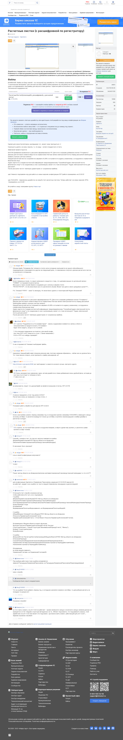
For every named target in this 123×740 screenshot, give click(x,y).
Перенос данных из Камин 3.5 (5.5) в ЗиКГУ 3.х (17, 243)
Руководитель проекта (74, 647)
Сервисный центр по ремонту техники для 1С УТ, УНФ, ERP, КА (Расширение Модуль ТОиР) (61, 218)
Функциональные (17, 666)
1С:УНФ (68, 669)
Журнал (14, 639)
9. (14, 321)
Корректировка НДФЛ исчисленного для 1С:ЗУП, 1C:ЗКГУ (39, 243)
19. (14, 490)
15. (14, 452)
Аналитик (69, 644)
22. (14, 578)
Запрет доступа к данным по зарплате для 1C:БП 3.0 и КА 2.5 (18, 216)
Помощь (93, 668)
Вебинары (42, 685)
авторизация (47, 624)
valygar (18, 265)
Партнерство (43, 682)
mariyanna (20, 598)
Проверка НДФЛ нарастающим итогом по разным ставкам (61, 243)
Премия (14, 656)
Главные (14, 644)
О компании (95, 658)
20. (14, 558)
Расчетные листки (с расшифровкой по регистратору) (46, 31)
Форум (96, 649)
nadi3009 (19, 470)
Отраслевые (42, 698)
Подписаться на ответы (16, 261)
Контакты (93, 674)
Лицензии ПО (43, 695)
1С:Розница (70, 674)
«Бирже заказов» (102, 71)
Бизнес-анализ (43, 642)
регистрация (38, 624)
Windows (98, 150)
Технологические (44, 703)
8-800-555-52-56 (97, 694)
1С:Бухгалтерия (71, 660)
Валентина (20, 490)
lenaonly (18, 342)
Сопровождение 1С (46, 665)
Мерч (95, 652)
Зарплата (99, 123)
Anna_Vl (19, 436)
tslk (17, 412)
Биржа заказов (99, 645)
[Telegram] (91, 728)
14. (14, 436)
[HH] (100, 728)
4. (13, 342)
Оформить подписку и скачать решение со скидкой (50, 110)
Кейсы (40, 679)
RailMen (18, 278)
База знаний (16, 660)
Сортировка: (49, 261)
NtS (17, 383)
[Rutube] (113, 728)
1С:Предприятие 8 (101, 138)
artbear (19, 321)
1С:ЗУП (68, 677)
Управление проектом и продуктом (47, 648)
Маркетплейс (71, 658)
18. (14, 479)
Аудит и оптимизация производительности (19, 705)
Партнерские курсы (73, 653)
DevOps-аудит (16, 696)
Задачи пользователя (19, 671)
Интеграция (15, 683)
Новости (14, 642)
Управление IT (43, 655)
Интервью (15, 650)
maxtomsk (19, 479)
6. (13, 361)
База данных (15, 677)
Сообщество (15, 685)
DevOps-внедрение (18, 698)
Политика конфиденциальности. (43, 721)
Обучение (70, 639)
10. (14, 370)
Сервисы (41, 674)
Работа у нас (94, 671)
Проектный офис (73, 696)
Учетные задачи (17, 669)
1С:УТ (68, 671)
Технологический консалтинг (21, 701)
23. (14, 587)
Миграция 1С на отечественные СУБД (19, 710)
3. (13, 297)
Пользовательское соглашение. (20, 721)
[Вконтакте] (96, 728)
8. (13, 392)
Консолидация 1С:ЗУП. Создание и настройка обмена (39, 216)
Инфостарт (37, 186)
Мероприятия (99, 639)
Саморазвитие (43, 661)
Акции (40, 668)
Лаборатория (17, 690)
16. (14, 461)
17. (13, 470)
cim (17, 392)
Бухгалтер (99, 128)
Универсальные (71, 683)
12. (14, 412)
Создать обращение (99, 701)
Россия (98, 155)
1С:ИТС (41, 671)
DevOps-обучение (17, 693)
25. (14, 607)
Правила (93, 666)
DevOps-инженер (72, 650)
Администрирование (18, 680)
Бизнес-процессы (44, 644)
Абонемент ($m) (101, 175)
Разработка (15, 674)
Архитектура (43, 658)
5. (13, 351)
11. (13, 403)
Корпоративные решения (49, 689)
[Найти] (113, 633)
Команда (41, 652)
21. (14, 569)
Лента (13, 647)
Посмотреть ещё (50, 254)
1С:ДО (68, 680)
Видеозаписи (98, 642)
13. (14, 425)
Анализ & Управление (47, 639)
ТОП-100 (14, 653)
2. (13, 278)
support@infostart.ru (98, 696)
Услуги (40, 676)
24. (14, 598)
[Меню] (9, 3)
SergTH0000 (20, 569)
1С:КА (68, 666)
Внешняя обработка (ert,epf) (104, 133)
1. (13, 265)
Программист (71, 642)
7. (13, 383)
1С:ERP (68, 663)
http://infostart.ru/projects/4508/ (23, 364)
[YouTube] (108, 728)
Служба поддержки (100, 679)
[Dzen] (104, 728)
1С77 (67, 688)
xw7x (17, 361)
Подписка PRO (16, 663)
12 (14, 427)
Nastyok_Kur (20, 607)
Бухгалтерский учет (102, 170)
